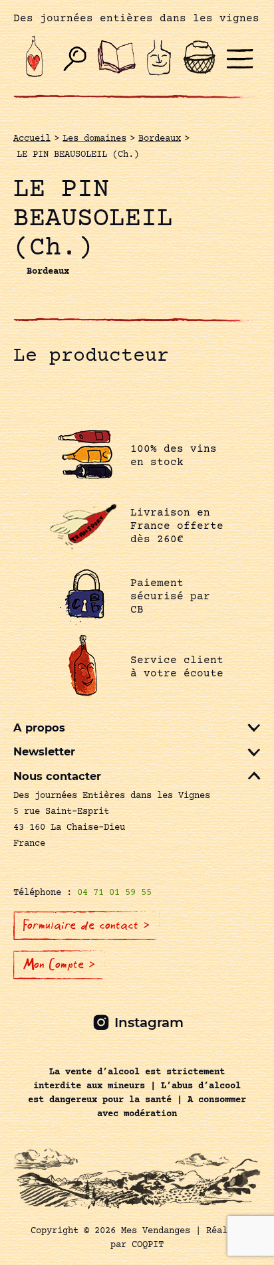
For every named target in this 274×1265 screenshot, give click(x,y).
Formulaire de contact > (86, 925)
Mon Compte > (59, 965)
